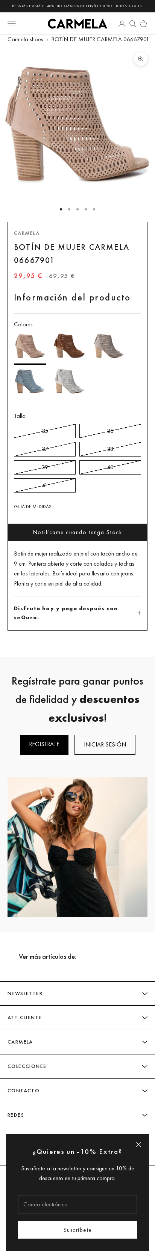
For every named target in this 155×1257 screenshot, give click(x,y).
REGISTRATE (44, 744)
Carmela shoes (25, 39)
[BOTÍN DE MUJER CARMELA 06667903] (30, 382)
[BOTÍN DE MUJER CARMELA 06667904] (69, 382)
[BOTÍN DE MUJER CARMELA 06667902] (109, 347)
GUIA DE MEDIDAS (33, 506)
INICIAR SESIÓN (105, 744)
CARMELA (27, 233)
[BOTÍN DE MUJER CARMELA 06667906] (69, 347)
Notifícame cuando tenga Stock (77, 532)
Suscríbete (78, 1229)
